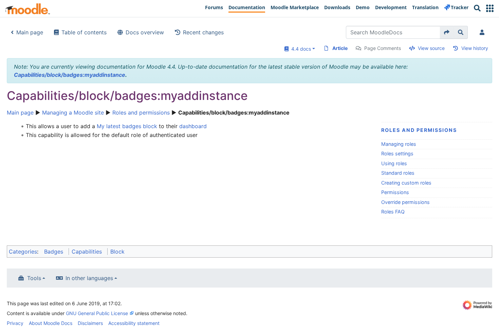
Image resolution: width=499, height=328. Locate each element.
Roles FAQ (393, 211)
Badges (53, 251)
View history (474, 48)
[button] (489, 8)
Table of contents (84, 32)
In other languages (89, 278)
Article (340, 48)
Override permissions (405, 202)
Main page (29, 32)
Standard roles (397, 173)
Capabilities (87, 251)
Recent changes (203, 32)
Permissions (395, 192)
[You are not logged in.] (483, 32)
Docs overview (145, 32)
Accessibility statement (134, 323)
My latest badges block (127, 126)
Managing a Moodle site (73, 112)
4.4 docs (300, 49)
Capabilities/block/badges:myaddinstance (69, 74)
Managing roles (398, 144)
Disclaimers (90, 323)
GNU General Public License (97, 313)
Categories (23, 251)
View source (431, 48)
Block (117, 251)
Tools (34, 278)
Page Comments (382, 48)
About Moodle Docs (50, 323)
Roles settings (397, 153)
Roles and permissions (141, 112)
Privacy (15, 323)
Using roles (394, 163)
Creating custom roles (406, 183)
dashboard (193, 126)
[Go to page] (447, 32)
